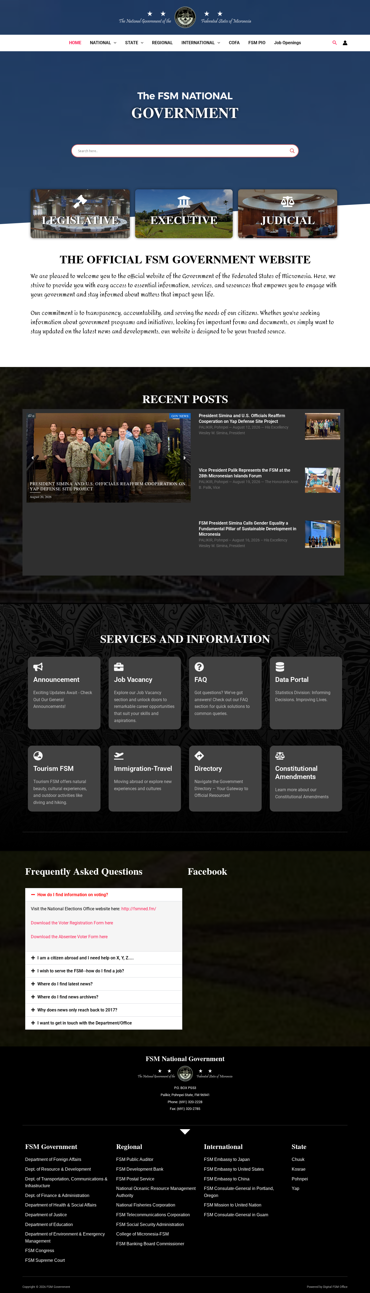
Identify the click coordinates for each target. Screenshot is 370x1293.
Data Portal (292, 680)
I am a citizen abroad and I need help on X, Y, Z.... (85, 957)
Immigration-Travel (143, 768)
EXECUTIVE (184, 219)
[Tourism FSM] (38, 756)
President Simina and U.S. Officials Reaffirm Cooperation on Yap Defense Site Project (242, 418)
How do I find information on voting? (72, 894)
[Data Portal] (280, 667)
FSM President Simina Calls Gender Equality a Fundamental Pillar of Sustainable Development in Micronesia (247, 529)
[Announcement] (38, 667)
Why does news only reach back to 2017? (77, 1010)
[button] (334, 42)
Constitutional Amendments (296, 773)
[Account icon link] (345, 42)
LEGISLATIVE (80, 219)
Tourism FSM (53, 768)
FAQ (200, 680)
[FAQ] (199, 667)
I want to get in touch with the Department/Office (84, 1023)
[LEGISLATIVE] (80, 201)
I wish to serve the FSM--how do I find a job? (80, 970)
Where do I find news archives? (67, 997)
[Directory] (199, 756)
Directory (208, 768)
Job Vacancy (133, 680)
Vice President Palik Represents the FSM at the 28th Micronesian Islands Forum (244, 473)
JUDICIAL (288, 219)
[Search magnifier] (292, 151)
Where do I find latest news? (65, 983)
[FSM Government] (185, 17)
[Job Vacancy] (119, 667)
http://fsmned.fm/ (138, 908)
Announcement (56, 680)
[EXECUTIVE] (184, 201)
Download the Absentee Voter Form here (69, 936)
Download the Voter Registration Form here (72, 922)
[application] (113, 43)
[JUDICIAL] (287, 201)
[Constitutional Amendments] (280, 756)
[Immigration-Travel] (119, 756)
